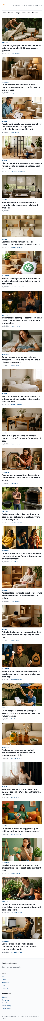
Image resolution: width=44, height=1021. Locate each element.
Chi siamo (5, 997)
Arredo (10, 13)
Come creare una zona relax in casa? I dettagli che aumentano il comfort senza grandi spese (21, 87)
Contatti (4, 1003)
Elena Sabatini (15, 53)
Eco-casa (5, 276)
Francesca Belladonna (18, 171)
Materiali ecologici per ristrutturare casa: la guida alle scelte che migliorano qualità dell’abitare (21, 281)
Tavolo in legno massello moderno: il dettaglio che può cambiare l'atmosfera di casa (21, 438)
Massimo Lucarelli (16, 247)
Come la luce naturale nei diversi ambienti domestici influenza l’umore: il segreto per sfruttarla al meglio (21, 556)
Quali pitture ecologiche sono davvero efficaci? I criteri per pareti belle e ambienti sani (21, 868)
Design (17, 13)
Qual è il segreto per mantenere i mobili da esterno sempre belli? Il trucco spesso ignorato (21, 48)
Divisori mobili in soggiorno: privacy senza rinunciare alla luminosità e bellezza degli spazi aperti (22, 166)
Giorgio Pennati (15, 93)
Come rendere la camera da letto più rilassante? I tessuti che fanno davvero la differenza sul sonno (21, 359)
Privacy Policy (6, 1006)
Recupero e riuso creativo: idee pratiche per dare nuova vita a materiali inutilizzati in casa (21, 477)
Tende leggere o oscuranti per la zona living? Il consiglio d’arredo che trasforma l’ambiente (21, 792)
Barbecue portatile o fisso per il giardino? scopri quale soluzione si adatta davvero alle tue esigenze (21, 517)
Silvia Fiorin (14, 483)
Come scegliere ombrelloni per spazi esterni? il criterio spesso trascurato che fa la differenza (21, 713)
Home (4, 13)
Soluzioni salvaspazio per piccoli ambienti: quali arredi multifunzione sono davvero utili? (22, 635)
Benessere (26, 13)
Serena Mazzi (15, 365)
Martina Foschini (16, 834)
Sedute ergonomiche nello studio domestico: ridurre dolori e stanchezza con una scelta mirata (20, 946)
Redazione (5, 1000)
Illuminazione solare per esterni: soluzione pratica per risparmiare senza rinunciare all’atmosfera (22, 320)
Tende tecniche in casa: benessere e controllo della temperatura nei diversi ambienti (20, 205)
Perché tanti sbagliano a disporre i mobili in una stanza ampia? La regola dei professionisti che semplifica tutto (22, 126)
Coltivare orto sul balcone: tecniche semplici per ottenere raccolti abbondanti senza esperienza (21, 907)
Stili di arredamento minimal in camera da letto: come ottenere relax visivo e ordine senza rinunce (21, 399)
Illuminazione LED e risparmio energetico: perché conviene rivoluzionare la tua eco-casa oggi (21, 674)
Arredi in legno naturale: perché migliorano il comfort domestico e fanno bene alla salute (22, 595)
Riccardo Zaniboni (16, 522)
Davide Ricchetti (16, 132)
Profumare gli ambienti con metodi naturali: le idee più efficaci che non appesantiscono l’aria (18, 752)
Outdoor (35, 13)
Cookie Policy (6, 1008)
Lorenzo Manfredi (16, 679)
